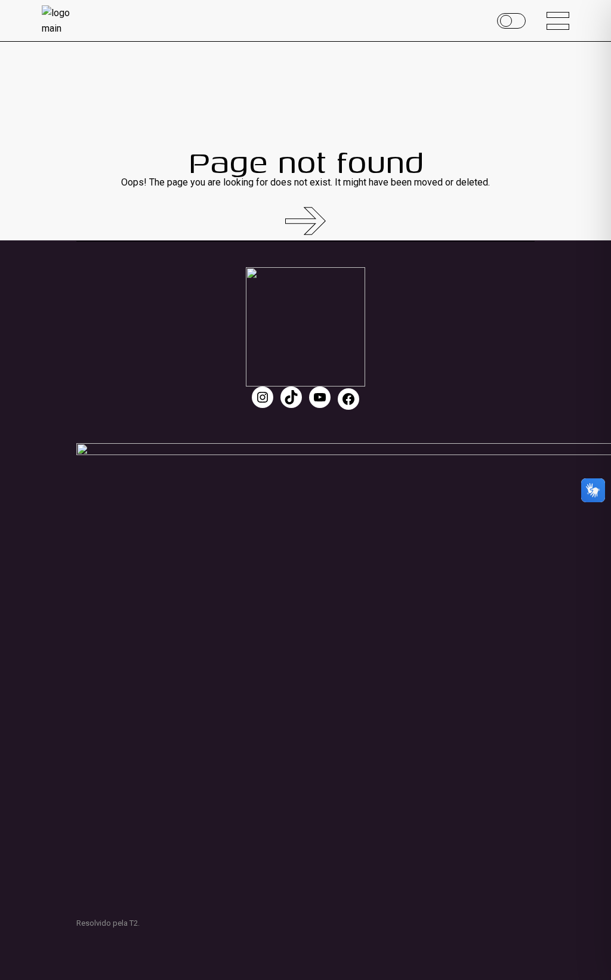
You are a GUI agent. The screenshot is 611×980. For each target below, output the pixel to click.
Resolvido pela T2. (108, 923)
